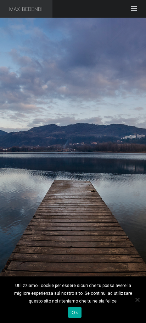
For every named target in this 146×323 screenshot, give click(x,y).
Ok (75, 312)
